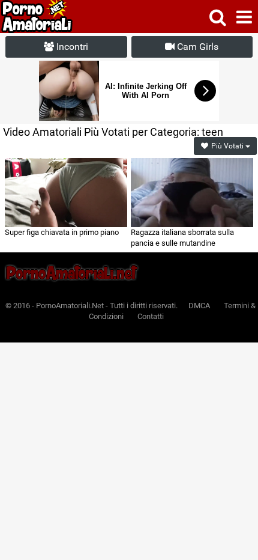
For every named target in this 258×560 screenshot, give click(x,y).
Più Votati (227, 146)
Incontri (71, 46)
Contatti (150, 316)
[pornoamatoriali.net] (59, 16)
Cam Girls (196, 46)
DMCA (199, 305)
